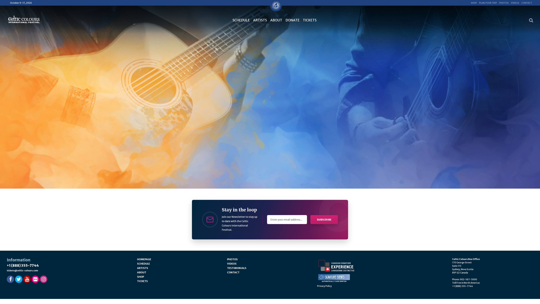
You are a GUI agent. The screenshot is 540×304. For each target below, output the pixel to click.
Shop (474, 2)
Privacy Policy (324, 286)
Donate (293, 20)
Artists (260, 20)
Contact (526, 2)
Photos (504, 2)
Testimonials (236, 268)
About (276, 20)
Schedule (241, 20)
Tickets (310, 20)
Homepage (144, 259)
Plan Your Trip (488, 2)
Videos (515, 2)
